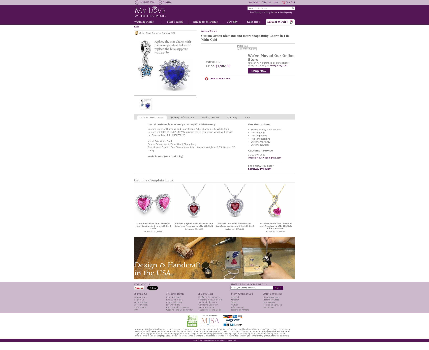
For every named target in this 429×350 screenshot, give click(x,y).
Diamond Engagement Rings (254, 331)
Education (253, 21)
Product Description (152, 117)
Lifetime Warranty (271, 297)
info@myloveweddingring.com (264, 158)
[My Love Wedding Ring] (150, 12)
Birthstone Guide (206, 307)
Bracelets (229, 336)
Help (276, 2)
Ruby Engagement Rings (151, 334)
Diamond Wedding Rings (225, 334)
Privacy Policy (140, 302)
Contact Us (139, 300)
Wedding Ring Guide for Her (179, 310)
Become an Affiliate (240, 310)
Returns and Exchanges (177, 307)
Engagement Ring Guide (209, 310)
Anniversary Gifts (260, 336)
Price (210, 66)
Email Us (167, 2)
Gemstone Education (208, 305)
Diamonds (155, 336)
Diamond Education (207, 302)
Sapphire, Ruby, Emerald (210, 300)
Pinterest (235, 300)
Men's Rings (175, 21)
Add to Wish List (219, 78)
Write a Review (209, 31)
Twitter (234, 302)
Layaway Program (259, 169)
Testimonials (268, 307)
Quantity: (210, 62)
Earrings (220, 336)
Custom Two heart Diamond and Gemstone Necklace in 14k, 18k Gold (235, 225)
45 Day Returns (270, 12)
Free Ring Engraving (272, 305)
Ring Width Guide (174, 300)
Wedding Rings (144, 21)
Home (136, 26)
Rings (191, 336)
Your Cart (290, 2)
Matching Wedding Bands (241, 329)
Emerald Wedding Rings (268, 334)
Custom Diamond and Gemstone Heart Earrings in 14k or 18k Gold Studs (153, 226)
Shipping (232, 117)
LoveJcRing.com (278, 65)
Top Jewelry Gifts (243, 336)
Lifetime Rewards (271, 300)
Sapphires (165, 336)
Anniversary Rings (185, 329)
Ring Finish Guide (174, 302)
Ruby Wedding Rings (246, 334)
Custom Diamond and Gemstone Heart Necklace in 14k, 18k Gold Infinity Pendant (275, 226)
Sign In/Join (253, 2)
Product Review (211, 117)
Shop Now (258, 71)
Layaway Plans (173, 305)
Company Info (140, 297)
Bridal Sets (235, 331)
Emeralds (182, 336)
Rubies (174, 336)
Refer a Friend (237, 307)
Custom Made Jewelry (279, 336)
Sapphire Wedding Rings (202, 334)
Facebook (235, 297)
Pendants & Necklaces (204, 336)
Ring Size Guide (173, 297)
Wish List (266, 2)
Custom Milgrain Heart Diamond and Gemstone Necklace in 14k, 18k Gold (194, 225)
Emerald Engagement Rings (177, 334)
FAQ (247, 117)
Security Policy (141, 305)
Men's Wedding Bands (218, 329)
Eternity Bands (194, 331)
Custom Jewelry (277, 21)
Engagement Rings (205, 21)
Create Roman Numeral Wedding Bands (168, 331)
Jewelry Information (182, 117)
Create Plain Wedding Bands (215, 331)
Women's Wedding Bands (266, 329)
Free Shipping (255, 12)
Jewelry (232, 21)
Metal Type (242, 46)
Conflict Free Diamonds (209, 297)
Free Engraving (286, 12)
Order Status (140, 307)
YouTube (234, 305)
